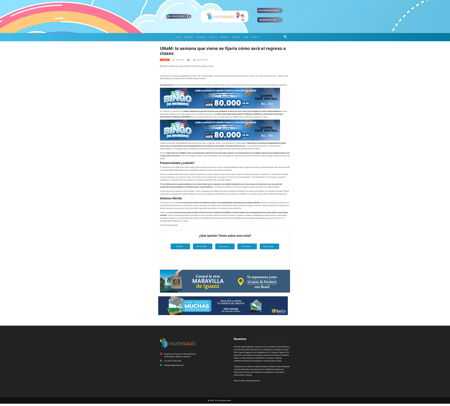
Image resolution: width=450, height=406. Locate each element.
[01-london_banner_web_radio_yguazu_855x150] (225, 281)
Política (213, 37)
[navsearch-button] (285, 37)
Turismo (236, 37)
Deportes (189, 37)
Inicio (178, 37)
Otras (254, 37)
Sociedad (224, 37)
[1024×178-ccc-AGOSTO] (220, 98)
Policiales (201, 37)
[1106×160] (223, 306)
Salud (245, 37)
